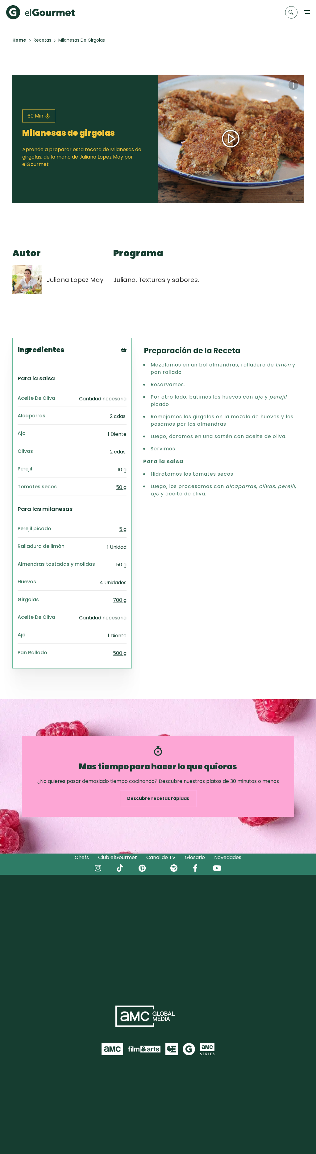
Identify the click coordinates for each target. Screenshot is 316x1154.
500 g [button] (120, 653)
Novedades (227, 857)
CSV (132, 367)
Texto (135, 360)
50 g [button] (121, 487)
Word (134, 391)
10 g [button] (122, 469)
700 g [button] (120, 600)
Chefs (82, 857)
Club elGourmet (117, 857)
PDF (132, 375)
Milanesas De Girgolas (81, 40)
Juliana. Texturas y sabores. (156, 279)
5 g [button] (123, 529)
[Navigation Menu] (304, 12)
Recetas (42, 40)
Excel (133, 383)
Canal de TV (161, 857)
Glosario (195, 857)
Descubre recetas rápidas (158, 798)
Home (19, 40)
